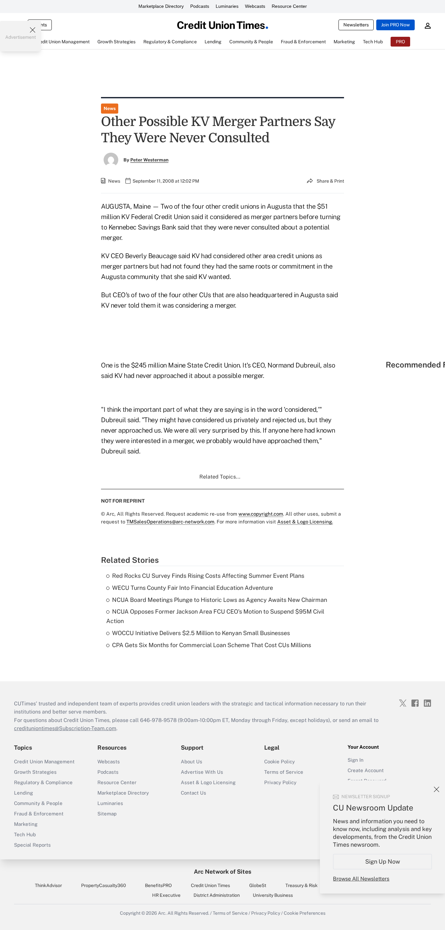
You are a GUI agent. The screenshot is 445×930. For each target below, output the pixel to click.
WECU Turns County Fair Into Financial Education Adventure (192, 587)
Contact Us (193, 793)
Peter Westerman (149, 159)
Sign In (356, 760)
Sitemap (107, 813)
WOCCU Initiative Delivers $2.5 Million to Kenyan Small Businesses (201, 633)
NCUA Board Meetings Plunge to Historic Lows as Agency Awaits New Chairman (219, 599)
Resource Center (289, 6)
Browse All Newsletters (361, 879)
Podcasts (199, 6)
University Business (273, 895)
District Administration (217, 895)
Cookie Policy (279, 761)
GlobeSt (257, 885)
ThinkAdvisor (48, 885)
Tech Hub (25, 834)
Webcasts (255, 6)
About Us (191, 761)
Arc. (162, 913)
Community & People (38, 803)
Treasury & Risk (301, 885)
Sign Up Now (382, 861)
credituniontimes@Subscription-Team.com (65, 728)
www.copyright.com (260, 514)
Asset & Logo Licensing (208, 782)
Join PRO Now (395, 24)
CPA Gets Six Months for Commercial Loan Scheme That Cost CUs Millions (211, 645)
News (110, 108)
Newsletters (356, 24)
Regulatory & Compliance (43, 782)
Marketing (25, 824)
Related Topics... (219, 477)
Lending (23, 793)
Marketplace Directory (161, 6)
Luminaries (227, 6)
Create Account (366, 770)
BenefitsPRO (158, 885)
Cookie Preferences (304, 913)
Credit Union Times (210, 885)
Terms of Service (283, 772)
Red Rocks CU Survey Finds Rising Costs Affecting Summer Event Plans (208, 575)
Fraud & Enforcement (39, 813)
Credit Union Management (44, 761)
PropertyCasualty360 (103, 885)
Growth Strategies (35, 772)
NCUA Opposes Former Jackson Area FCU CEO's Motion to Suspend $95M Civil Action (215, 616)
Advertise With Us (202, 772)
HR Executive (166, 895)
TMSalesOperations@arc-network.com (170, 521)
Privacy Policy (280, 782)
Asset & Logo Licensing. (305, 521)
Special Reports (32, 845)
